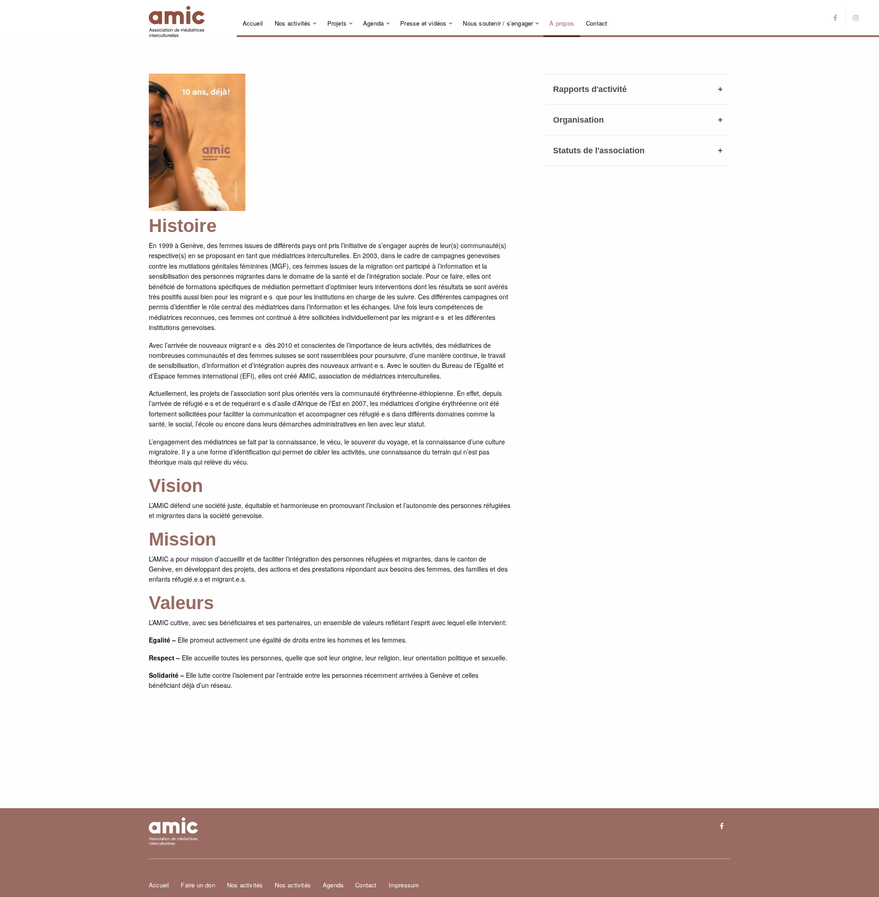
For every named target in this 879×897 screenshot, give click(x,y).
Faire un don (198, 885)
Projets (337, 23)
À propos (561, 23)
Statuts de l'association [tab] (599, 150)
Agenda (373, 23)
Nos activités (293, 23)
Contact (596, 23)
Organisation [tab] (578, 119)
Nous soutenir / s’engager (498, 23)
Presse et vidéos (423, 23)
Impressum (404, 885)
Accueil (253, 23)
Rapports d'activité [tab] (590, 89)
